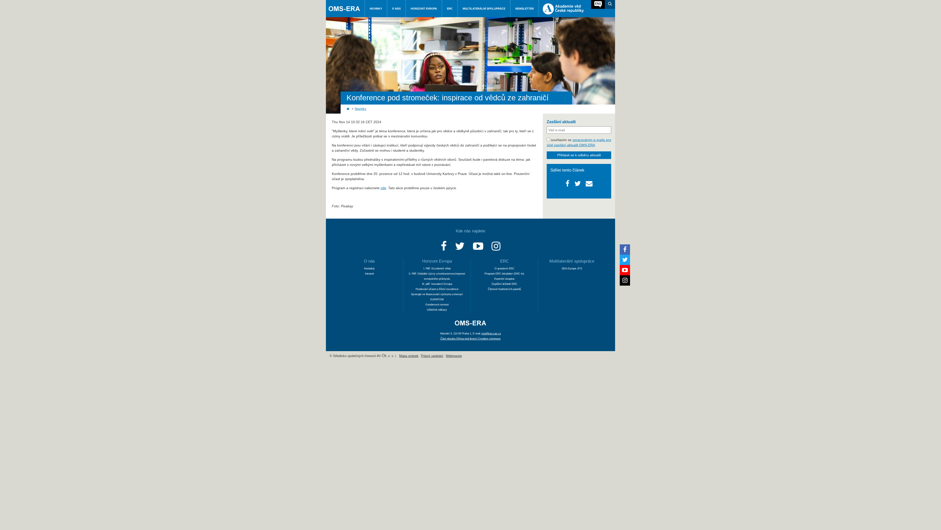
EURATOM (437, 299)
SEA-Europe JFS (572, 268)
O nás (396, 8)
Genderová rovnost (437, 304)
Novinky (376, 8)
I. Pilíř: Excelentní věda (437, 268)
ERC (450, 8)
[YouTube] (478, 246)
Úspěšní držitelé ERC (504, 283)
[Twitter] (460, 246)
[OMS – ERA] (470, 326)
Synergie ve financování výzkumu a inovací (437, 294)
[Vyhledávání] (610, 4)
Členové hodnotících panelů (504, 289)
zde (383, 188)
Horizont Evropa (424, 8)
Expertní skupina (504, 278)
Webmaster (454, 356)
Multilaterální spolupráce (484, 8)
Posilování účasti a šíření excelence (437, 289)
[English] (598, 4)
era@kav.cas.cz (491, 333)
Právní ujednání (432, 356)
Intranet (369, 273)
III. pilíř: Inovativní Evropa (437, 283)
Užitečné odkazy (437, 309)
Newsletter (524, 8)
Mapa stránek (409, 356)
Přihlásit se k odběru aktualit (579, 155)
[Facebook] (444, 246)
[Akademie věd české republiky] (563, 13)
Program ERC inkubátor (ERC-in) (504, 273)
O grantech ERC (504, 268)
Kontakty (369, 268)
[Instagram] (496, 246)
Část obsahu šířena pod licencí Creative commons (470, 338)
